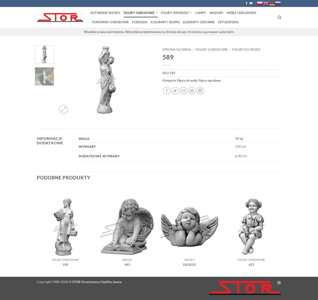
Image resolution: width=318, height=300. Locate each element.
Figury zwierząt (175, 13)
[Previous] (65, 80)
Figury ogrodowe (139, 13)
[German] (272, 3)
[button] (63, 109)
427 (251, 265)
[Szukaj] (279, 17)
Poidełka (139, 22)
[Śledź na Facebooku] (246, 3)
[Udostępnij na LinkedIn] (200, 91)
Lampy (200, 13)
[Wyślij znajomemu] (183, 91)
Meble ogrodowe (241, 13)
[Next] (148, 80)
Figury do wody (246, 49)
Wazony (217, 13)
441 (127, 265)
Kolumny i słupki (165, 22)
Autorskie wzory (105, 13)
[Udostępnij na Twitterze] (175, 91)
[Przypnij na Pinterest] (192, 91)
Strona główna (176, 49)
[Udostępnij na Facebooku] (167, 91)
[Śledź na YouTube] (251, 3)
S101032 (189, 265)
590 (65, 265)
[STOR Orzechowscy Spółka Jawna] (60, 17)
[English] (266, 3)
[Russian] (278, 3)
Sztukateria (228, 22)
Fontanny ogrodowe (110, 22)
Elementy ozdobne (199, 22)
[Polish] (260, 3)
